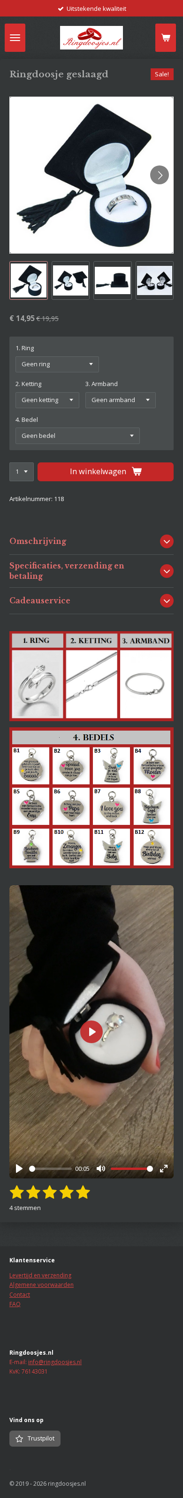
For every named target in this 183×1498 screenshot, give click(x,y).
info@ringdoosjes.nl (55, 1362)
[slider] (50, 1168)
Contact (19, 1295)
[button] (28, 280)
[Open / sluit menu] (15, 38)
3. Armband (101, 383)
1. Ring (24, 348)
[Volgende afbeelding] (159, 174)
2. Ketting (28, 383)
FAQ (15, 1304)
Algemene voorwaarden (41, 1285)
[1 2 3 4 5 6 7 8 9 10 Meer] (21, 472)
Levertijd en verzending (40, 1275)
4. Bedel (26, 419)
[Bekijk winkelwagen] (165, 38)
